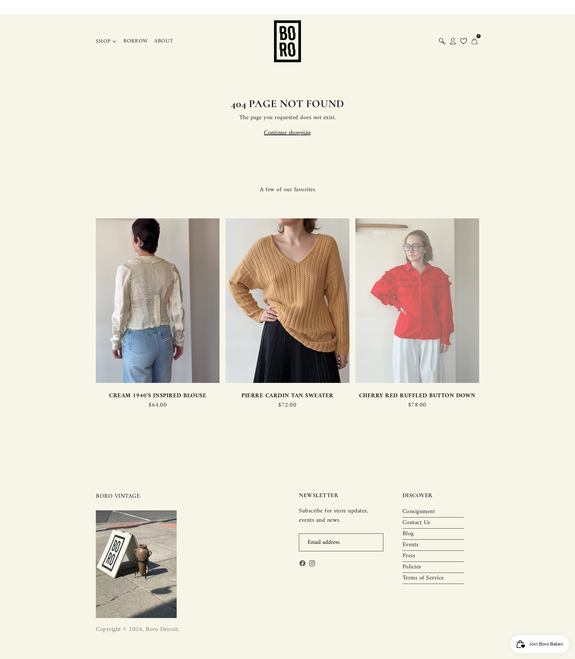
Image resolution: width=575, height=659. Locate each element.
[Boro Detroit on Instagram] (312, 565)
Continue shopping (287, 133)
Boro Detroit (162, 629)
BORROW (135, 41)
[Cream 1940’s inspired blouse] (158, 300)
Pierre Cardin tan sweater (287, 396)
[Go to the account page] (453, 41)
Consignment (418, 511)
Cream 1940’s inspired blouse (157, 396)
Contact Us (416, 523)
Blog (408, 534)
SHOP (103, 41)
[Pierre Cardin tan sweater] (287, 300)
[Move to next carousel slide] (485, 301)
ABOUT (164, 41)
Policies (411, 567)
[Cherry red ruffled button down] (417, 300)
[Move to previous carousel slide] (90, 301)
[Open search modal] (442, 41)
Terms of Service (423, 578)
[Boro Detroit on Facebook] (302, 565)
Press (408, 556)
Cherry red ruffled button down (417, 396)
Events (410, 545)
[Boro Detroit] (287, 41)
